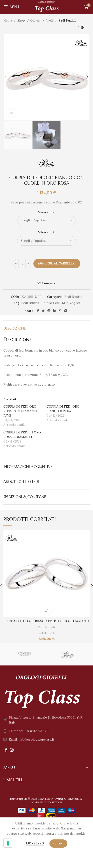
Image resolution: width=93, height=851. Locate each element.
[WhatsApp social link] (60, 311)
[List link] (46, 730)
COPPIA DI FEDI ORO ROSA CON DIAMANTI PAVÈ (20, 411)
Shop (21, 20)
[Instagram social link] (12, 749)
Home (8, 20)
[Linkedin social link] (54, 311)
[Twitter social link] (43, 311)
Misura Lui (46, 232)
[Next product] (87, 27)
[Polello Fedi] (67, 654)
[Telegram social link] (66, 311)
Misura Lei (46, 212)
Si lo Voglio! (71, 303)
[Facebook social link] (37, 311)
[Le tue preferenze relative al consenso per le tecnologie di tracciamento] (8, 843)
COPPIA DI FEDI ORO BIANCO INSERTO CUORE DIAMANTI (47, 621)
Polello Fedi (51, 303)
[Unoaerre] (24, 654)
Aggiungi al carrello (57, 263)
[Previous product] (78, 27)
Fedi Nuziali (67, 20)
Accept (58, 843)
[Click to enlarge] (11, 112)
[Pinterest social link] (49, 311)
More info (35, 843)
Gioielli (35, 20)
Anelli (50, 20)
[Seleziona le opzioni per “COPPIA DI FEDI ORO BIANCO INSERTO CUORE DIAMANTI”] (47, 611)
